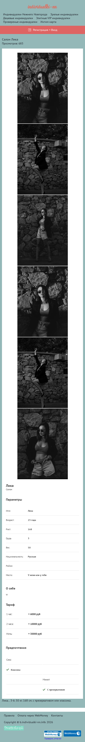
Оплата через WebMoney (33, 715)
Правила (9, 715)
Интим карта (48, 22)
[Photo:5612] (42, 230)
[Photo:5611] (42, 159)
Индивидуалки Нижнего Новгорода (25, 14)
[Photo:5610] (42, 88)
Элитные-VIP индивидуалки (53, 18)
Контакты (57, 715)
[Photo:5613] (42, 443)
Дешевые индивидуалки (18, 18)
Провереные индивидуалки (20, 22)
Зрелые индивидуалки (64, 14)
